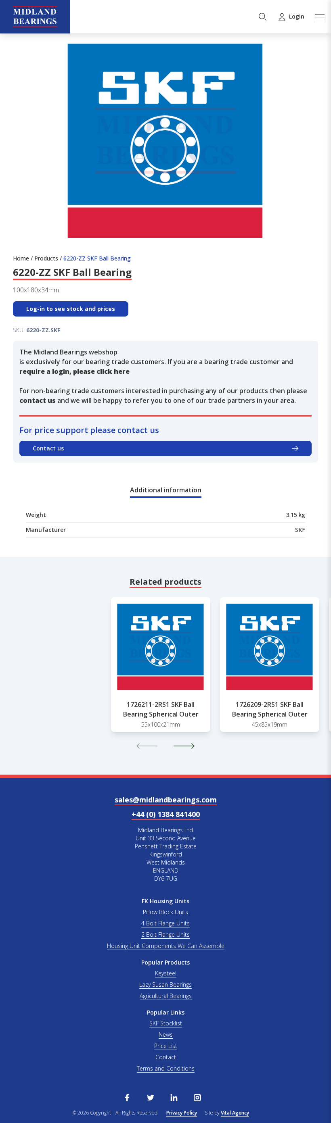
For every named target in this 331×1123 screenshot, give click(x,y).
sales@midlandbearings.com (166, 799)
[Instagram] (197, 1096)
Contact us (48, 448)
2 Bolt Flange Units (165, 934)
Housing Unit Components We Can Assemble (165, 946)
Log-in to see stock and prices (70, 309)
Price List (165, 1046)
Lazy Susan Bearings (165, 984)
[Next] (184, 746)
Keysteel (165, 973)
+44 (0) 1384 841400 (166, 814)
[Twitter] (150, 1096)
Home (21, 258)
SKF (300, 529)
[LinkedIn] (174, 1096)
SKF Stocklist (165, 1023)
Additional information (165, 489)
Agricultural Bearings (166, 996)
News (166, 1034)
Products (46, 258)
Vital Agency (235, 1112)
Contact (165, 1057)
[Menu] (319, 16)
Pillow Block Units (165, 912)
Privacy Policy (181, 1112)
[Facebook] (127, 1096)
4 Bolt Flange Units (165, 923)
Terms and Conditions (166, 1068)
